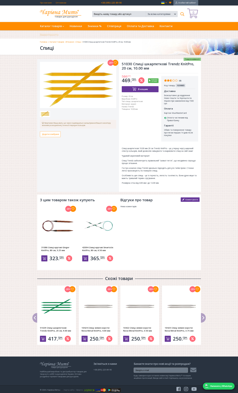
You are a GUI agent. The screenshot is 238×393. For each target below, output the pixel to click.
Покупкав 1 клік (154, 80)
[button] (164, 3)
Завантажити (49, 34)
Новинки (76, 26)
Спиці (78, 42)
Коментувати (191, 199)
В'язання (70, 42)
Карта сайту (69, 390)
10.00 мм (134, 109)
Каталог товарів (57, 42)
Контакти (166, 26)
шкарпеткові (137, 101)
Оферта (79, 390)
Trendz (131, 106)
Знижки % (95, 26)
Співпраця (114, 26)
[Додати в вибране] (115, 63)
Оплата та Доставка (140, 26)
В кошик (142, 89)
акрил (133, 104)
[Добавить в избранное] (73, 209)
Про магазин (46, 2)
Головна (43, 42)
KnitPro (134, 99)
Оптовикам (61, 2)
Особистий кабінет (187, 2)
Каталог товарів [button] (51, 26)
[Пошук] (182, 14)
